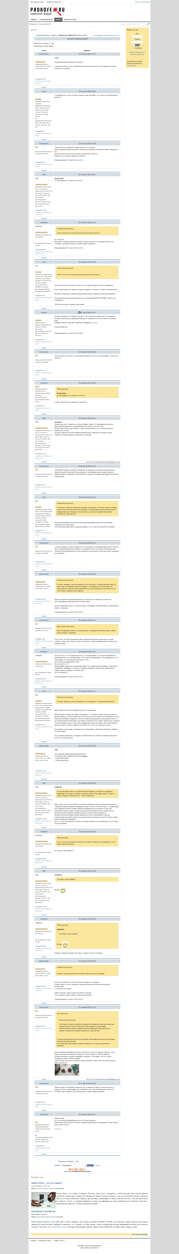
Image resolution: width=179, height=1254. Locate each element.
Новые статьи (59, 1240)
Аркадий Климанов (48, 1188)
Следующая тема (112, 35)
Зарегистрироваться (137, 52)
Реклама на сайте (45, 1240)
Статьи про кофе (46, 19)
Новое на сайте (70, 19)
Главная (33, 19)
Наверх (44, 87)
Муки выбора (82, 35)
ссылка (94, 322)
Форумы (54, 35)
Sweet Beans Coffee (37, 2)
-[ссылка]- (58, 1129)
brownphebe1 (131, 65)
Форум (58, 19)
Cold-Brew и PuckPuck (43, 1211)
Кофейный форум (43, 35)
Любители (39, 1188)
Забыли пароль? (137, 54)
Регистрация (145, 2)
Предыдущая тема (100, 35)
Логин (137, 2)
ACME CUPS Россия (54, 2)
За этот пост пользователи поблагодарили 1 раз (103, 462)
